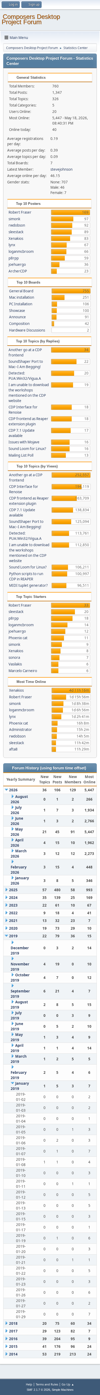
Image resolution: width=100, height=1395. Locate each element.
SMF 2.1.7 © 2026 (38, 1389)
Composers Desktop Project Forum (31, 19)
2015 (13, 1346)
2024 (13, 897)
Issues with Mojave (24, 442)
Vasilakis (15, 664)
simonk (14, 219)
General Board (21, 291)
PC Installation (20, 304)
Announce (17, 317)
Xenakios (16, 238)
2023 (13, 905)
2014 (13, 1354)
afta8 (13, 749)
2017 (13, 1331)
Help (29, 1384)
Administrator (20, 729)
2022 (13, 913)
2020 (13, 928)
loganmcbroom (21, 251)
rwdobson (17, 225)
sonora (14, 657)
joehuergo (17, 264)
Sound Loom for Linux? (27, 448)
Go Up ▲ (68, 1384)
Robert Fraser (20, 212)
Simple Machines (63, 1389)
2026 (13, 790)
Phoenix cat (18, 637)
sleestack (16, 231)
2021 (13, 920)
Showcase (17, 310)
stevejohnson (61, 169)
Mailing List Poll (21, 455)
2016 (13, 1338)
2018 (13, 1323)
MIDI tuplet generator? (28, 585)
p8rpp (14, 258)
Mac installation (21, 297)
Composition (19, 323)
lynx (12, 244)
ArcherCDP (18, 271)
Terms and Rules (47, 1384)
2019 (13, 936)
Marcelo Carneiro (23, 670)
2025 (13, 890)
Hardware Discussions (27, 330)
